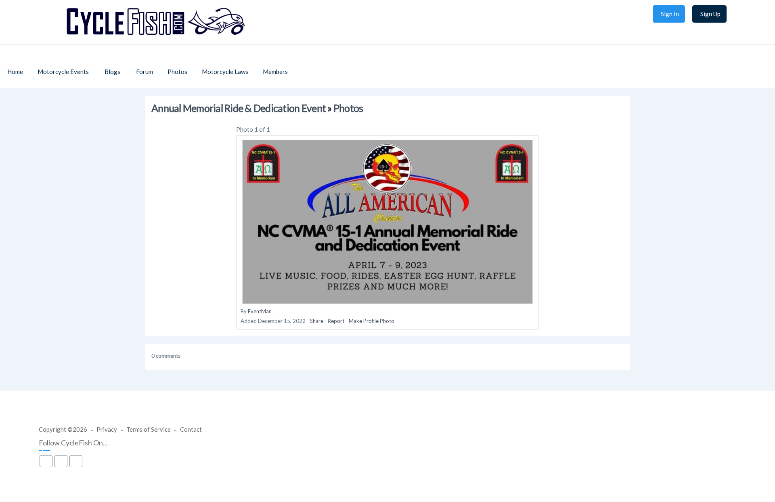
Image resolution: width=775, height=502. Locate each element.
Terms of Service (148, 429)
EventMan (260, 311)
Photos (348, 108)
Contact (191, 429)
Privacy (106, 429)
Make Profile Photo (371, 321)
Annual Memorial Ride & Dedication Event (238, 108)
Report (336, 321)
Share (316, 321)
